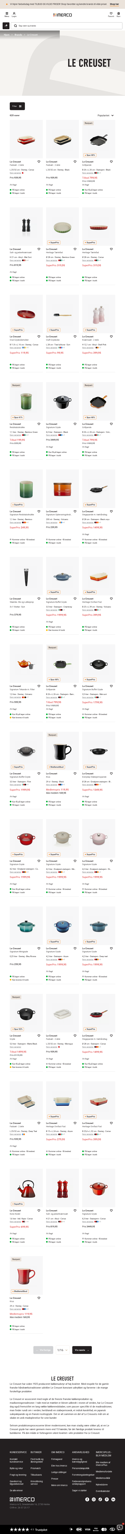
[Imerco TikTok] (100, 1499)
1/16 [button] (60, 1350)
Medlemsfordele (104, 1471)
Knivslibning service (37, 1482)
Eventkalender (103, 1491)
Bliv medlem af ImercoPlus (103, 1463)
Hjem (6, 34)
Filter (14, 106)
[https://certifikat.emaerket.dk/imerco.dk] (112, 1529)
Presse (54, 1478)
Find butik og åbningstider (37, 1460)
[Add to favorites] (39, 161)
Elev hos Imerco (59, 1465)
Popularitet (103, 115)
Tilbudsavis (36, 1474)
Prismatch (36, 1468)
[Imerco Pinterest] (107, 1499)
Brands (18, 34)
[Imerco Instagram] (94, 1499)
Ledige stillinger (59, 1472)
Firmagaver (56, 1459)
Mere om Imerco (59, 1485)
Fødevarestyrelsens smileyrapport (81, 1482)
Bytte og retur (16, 1468)
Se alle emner (16, 1490)
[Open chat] (6, 25)
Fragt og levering (18, 1474)
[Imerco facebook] (87, 1499)
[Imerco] (62, 15)
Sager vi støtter (79, 1490)
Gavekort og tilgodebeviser (17, 1482)
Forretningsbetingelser (83, 1474)
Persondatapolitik (80, 1468)
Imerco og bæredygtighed (79, 1460)
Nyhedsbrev (102, 1484)
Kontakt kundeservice (16, 1460)
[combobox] (63, 1350)
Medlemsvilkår (103, 1478)
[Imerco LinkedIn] (113, 1499)
